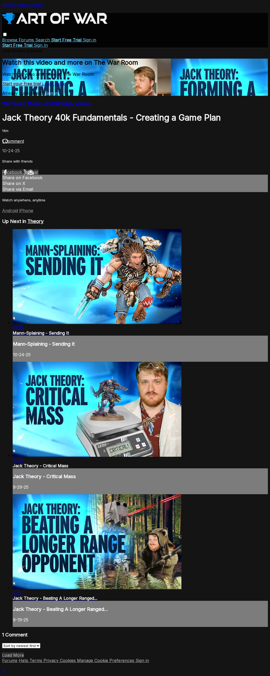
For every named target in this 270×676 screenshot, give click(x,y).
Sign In (41, 45)
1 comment (13, 141)
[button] (5, 34)
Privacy (52, 660)
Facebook (12, 172)
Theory (35, 221)
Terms (37, 660)
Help (24, 660)
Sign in (89, 39)
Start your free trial (22, 83)
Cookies (68, 660)
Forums (27, 39)
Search (43, 39)
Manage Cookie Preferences (106, 660)
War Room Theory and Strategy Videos (46, 104)
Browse (10, 39)
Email (33, 172)
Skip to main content (23, 4)
